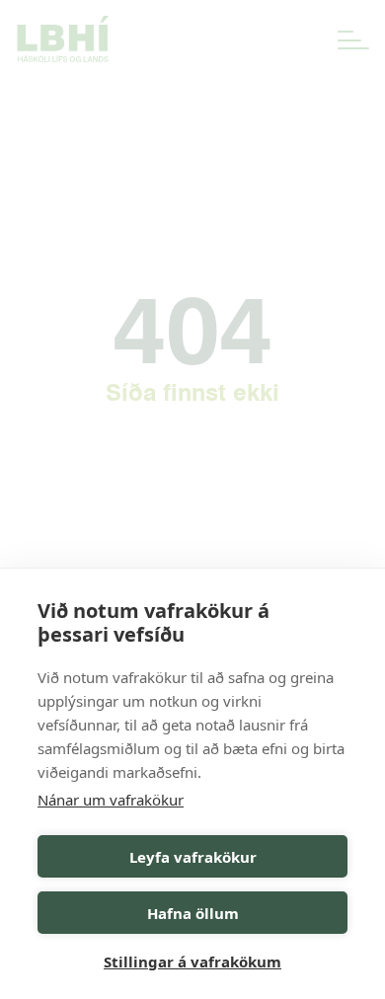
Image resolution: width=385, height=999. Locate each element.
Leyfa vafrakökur (193, 857)
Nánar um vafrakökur (111, 799)
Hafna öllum (193, 913)
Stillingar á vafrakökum (192, 961)
